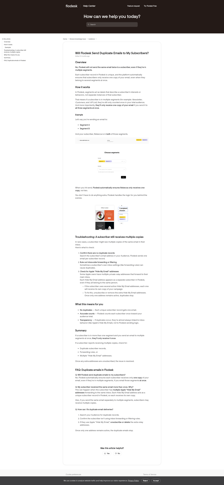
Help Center (89, 6)
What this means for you (12, 55)
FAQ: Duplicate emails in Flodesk (15, 60)
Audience (91, 39)
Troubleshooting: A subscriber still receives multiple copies (15, 51)
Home (65, 39)
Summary (7, 58)
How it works (8, 44)
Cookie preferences (73, 474)
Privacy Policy (133, 481)
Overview (7, 42)
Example (8, 47)
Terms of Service (149, 474)
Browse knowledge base (78, 39)
